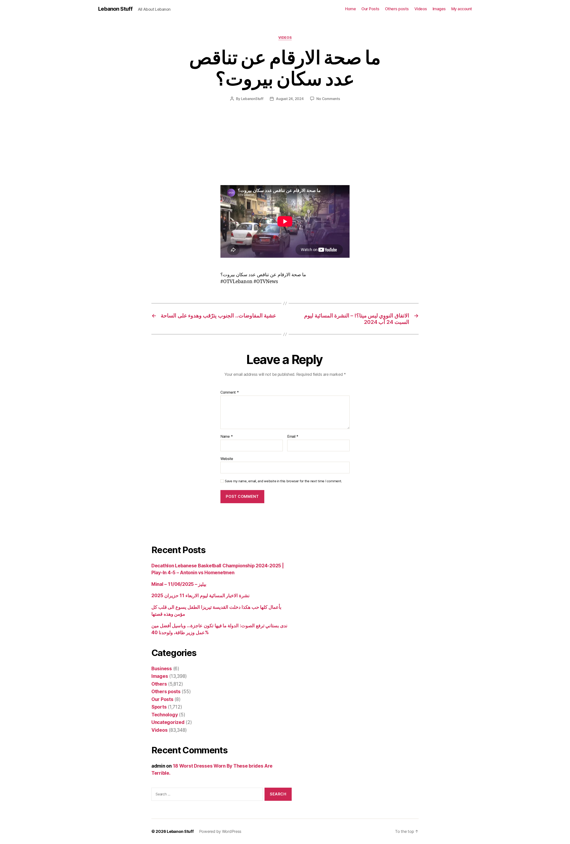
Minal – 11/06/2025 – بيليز (178, 584)
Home (350, 8)
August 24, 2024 (289, 98)
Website (226, 458)
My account (461, 8)
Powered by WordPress (220, 831)
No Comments (328, 98)
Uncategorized (168, 722)
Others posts (397, 8)
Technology (164, 714)
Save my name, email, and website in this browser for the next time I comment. (283, 481)
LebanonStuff (252, 98)
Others (159, 684)
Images (439, 8)
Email (292, 437)
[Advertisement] (64, 152)
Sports (159, 707)
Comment (229, 392)
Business (161, 668)
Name (226, 437)
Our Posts (370, 8)
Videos (420, 8)
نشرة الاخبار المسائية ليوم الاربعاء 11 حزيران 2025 (200, 595)
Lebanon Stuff (115, 9)
